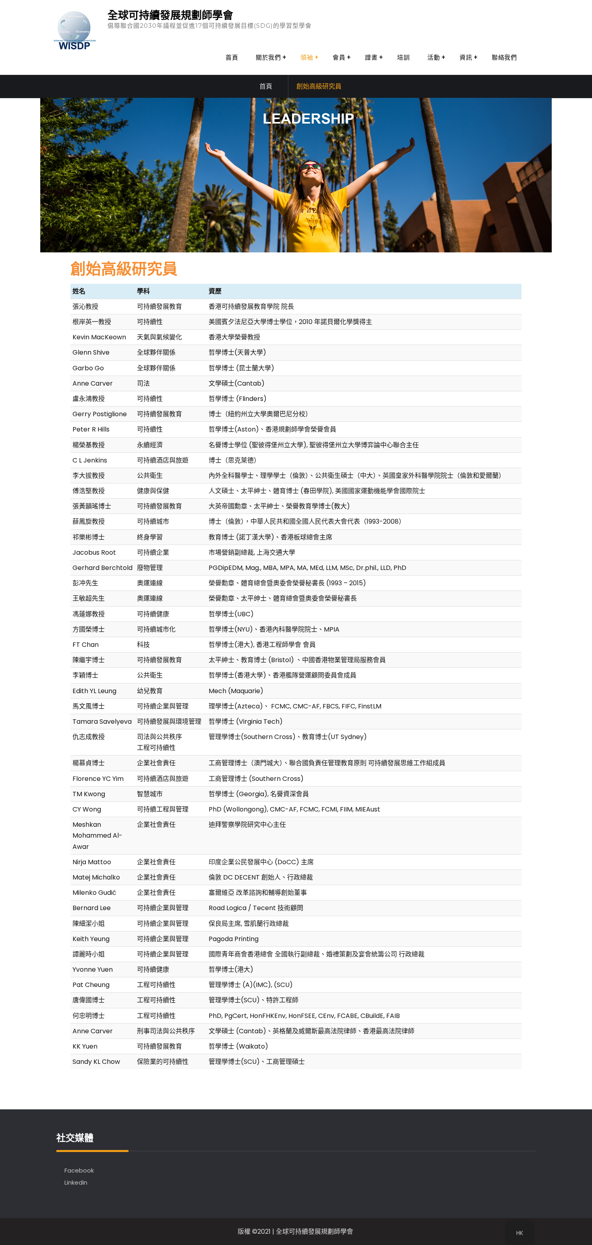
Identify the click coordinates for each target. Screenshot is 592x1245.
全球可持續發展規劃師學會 (170, 15)
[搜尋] (537, 57)
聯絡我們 (504, 57)
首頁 (232, 57)
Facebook (79, 1170)
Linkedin (75, 1182)
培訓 (403, 57)
